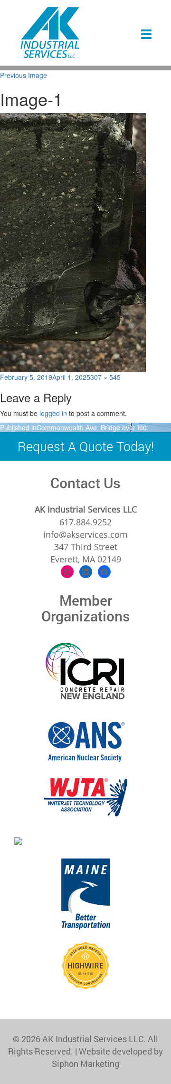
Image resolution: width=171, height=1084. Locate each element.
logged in (53, 413)
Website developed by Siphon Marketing (107, 1057)
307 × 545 (105, 377)
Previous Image (23, 75)
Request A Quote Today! (86, 446)
